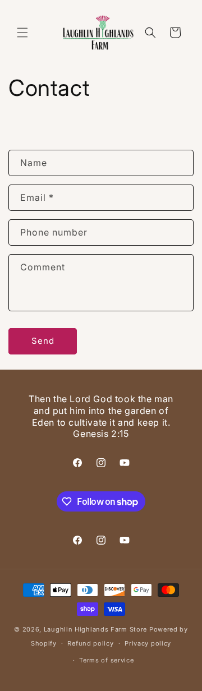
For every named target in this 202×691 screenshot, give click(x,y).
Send (42, 340)
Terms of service (106, 660)
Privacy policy (148, 643)
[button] (22, 32)
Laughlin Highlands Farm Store (95, 629)
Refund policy (90, 643)
